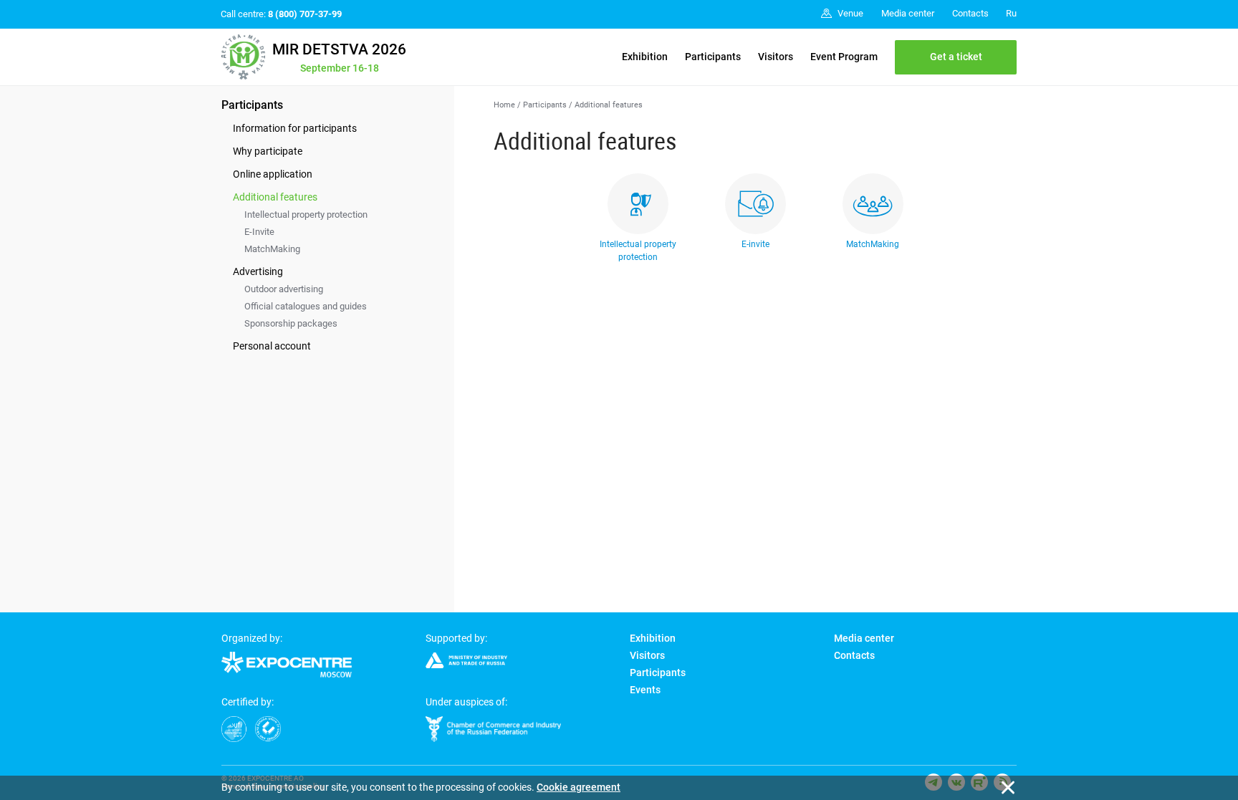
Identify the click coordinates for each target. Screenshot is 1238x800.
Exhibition (645, 56)
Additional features (275, 197)
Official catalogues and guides (305, 306)
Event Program (844, 56)
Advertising (258, 271)
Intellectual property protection (306, 214)
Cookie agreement (578, 787)
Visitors (775, 56)
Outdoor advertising (283, 289)
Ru (1011, 13)
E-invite (755, 244)
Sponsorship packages (290, 323)
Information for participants (295, 128)
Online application (272, 174)
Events (645, 689)
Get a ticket (956, 56)
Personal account (272, 346)
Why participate (267, 151)
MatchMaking (272, 249)
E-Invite (259, 231)
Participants (713, 56)
